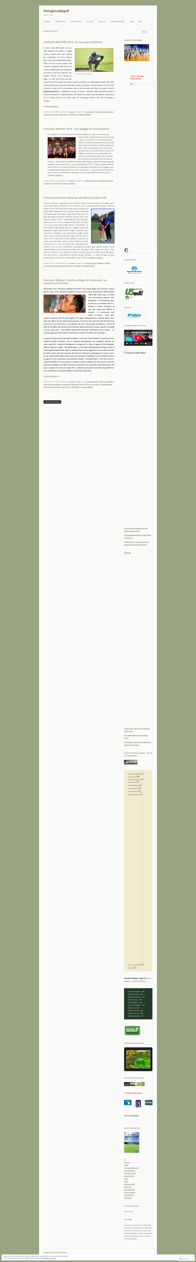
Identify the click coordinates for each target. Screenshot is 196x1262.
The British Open (106, 384)
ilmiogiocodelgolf (85, 115)
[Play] (127, 343)
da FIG (126, 1165)
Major (82, 384)
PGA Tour (88, 384)
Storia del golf (129, 1195)
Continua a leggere (51, 106)
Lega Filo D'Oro (129, 1176)
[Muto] (146, 343)
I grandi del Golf (129, 1171)
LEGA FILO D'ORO (130, 1173)
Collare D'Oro (103, 181)
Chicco (98, 112)
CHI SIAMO (47, 22)
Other (126, 1181)
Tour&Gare (128, 1198)
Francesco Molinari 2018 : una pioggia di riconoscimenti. (77, 128)
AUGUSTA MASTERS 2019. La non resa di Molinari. (73, 42)
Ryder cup (68, 266)
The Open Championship (52, 387)
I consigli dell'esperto (131, 1168)
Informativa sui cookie (49, 1258)
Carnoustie (89, 382)
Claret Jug (102, 382)
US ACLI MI (90, 22)
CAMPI (132, 22)
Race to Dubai (59, 266)
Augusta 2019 (90, 112)
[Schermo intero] (149, 343)
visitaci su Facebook (131, 1115)
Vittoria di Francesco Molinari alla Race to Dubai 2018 (75, 197)
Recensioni (128, 1187)
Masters (56, 115)
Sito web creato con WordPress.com (55, 1252)
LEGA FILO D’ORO (76, 22)
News (126, 1179)
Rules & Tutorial (129, 1190)
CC (125, 1160)
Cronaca (72, 112)
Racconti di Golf (129, 1184)
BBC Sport (89, 181)
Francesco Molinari (107, 112)
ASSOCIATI (101, 22)
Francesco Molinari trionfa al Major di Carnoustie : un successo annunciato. (75, 281)
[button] (94, 60)
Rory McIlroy (96, 384)
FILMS (140, 22)
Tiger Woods (63, 115)
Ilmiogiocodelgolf (56, 11)
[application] (138, 338)
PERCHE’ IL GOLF (60, 22)
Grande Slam (66, 384)
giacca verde (48, 115)
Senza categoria (129, 1192)
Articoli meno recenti (52, 402)
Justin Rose (75, 384)
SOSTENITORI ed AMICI (117, 22)
